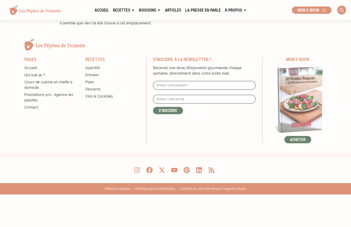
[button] (124, 10)
